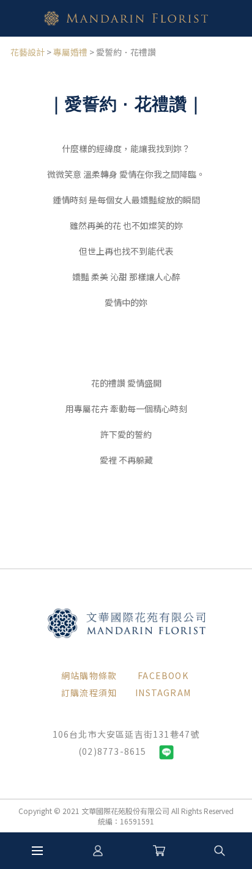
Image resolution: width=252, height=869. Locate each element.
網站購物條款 (89, 675)
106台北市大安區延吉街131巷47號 (126, 734)
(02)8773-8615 (112, 751)
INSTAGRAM (163, 692)
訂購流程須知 (89, 692)
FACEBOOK (163, 675)
